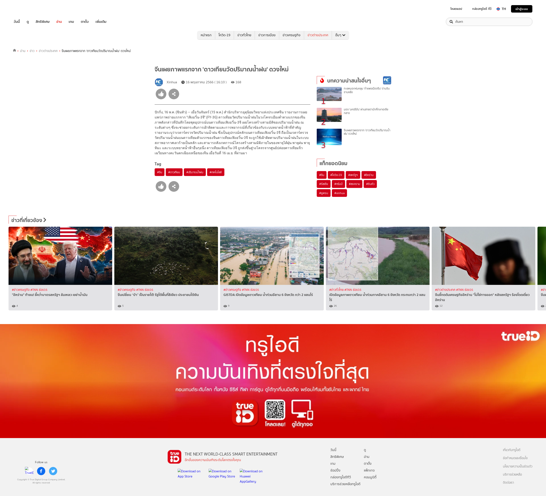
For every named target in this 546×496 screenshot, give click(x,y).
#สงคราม (354, 184)
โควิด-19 (224, 35)
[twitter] (53, 471)
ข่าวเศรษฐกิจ (292, 35)
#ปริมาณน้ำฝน (194, 172)
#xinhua (339, 193)
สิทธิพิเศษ (42, 21)
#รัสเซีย (323, 184)
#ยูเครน (323, 193)
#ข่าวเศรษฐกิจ (21, 290)
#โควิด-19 (336, 175)
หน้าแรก (206, 35)
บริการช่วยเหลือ (512, 474)
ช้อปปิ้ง (335, 470)
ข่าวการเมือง (267, 35)
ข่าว (32, 51)
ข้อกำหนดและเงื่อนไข (515, 458)
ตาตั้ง (85, 21)
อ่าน (59, 21)
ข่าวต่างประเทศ (318, 35)
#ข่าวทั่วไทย (336, 290)
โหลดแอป (456, 9)
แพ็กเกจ (369, 470)
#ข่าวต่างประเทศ (445, 290)
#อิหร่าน (368, 175)
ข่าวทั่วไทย (244, 35)
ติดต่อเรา (508, 482)
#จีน (159, 172)
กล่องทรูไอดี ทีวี (481, 9)
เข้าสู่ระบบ (522, 8)
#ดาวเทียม (174, 172)
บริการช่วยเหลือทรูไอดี (345, 484)
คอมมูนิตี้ (370, 477)
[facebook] (41, 471)
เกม (71, 21)
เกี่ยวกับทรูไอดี (511, 450)
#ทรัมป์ (338, 184)
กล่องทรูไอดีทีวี (340, 477)
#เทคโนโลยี (216, 172)
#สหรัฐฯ (353, 175)
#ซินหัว (370, 184)
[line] (29, 471)
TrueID (26, 9)
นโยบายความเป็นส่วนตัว (517, 466)
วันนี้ (17, 21)
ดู (28, 21)
